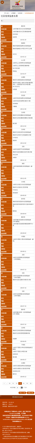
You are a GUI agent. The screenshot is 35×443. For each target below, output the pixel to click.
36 (30, 383)
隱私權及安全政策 (17, 397)
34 (23, 383)
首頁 (7, 13)
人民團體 (13, 13)
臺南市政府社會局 (17, 4)
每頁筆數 (12, 387)
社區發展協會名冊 (29, 13)
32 (16, 383)
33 (20, 383)
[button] (22, 387)
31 (13, 383)
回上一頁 (22, 392)
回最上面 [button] (30, 392)
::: (10, 0)
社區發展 (20, 13)
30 (9, 383)
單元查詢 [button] (2, 21)
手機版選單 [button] (2, 2)
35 (27, 383)
